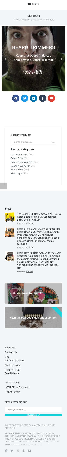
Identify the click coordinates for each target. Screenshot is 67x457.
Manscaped (17, 173)
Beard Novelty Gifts (21, 165)
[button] (33, 4)
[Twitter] (12, 450)
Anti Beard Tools (19, 154)
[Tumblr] (23, 450)
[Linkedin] (29, 450)
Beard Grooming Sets (22, 162)
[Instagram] (18, 450)
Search (52, 142)
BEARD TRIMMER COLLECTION (33, 72)
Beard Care (17, 158)
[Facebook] (6, 450)
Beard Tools (17, 169)
